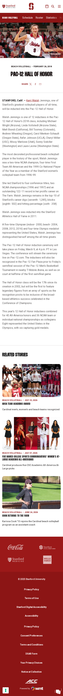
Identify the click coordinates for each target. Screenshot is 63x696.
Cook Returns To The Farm (15, 516)
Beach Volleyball (21, 66)
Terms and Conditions (31, 644)
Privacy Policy (32, 589)
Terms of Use (32, 598)
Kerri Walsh (32, 100)
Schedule (27, 17)
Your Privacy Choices (31, 662)
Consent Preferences (32, 635)
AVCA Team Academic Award (16, 404)
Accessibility (32, 615)
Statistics (51, 17)
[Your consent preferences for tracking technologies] (6, 690)
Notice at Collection (31, 671)
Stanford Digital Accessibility (32, 607)
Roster (39, 17)
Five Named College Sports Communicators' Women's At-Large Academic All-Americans (31, 458)
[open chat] (58, 691)
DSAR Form (31, 653)
